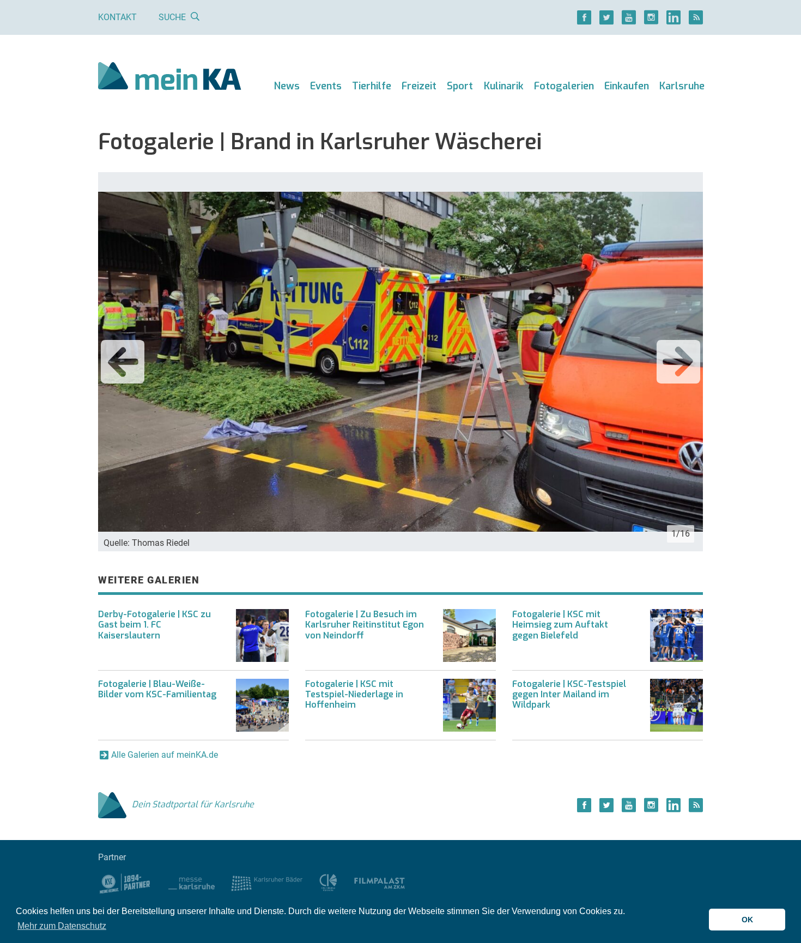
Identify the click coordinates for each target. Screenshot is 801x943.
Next (678, 362)
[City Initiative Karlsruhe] (328, 882)
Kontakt (117, 17)
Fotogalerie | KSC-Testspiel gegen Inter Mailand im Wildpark (569, 694)
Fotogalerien (564, 86)
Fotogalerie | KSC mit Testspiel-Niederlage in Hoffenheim (354, 694)
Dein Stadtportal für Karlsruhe (193, 804)
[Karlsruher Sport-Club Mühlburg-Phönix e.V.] (125, 882)
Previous (122, 362)
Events (326, 86)
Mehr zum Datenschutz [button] (61, 925)
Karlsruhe (682, 86)
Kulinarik (504, 86)
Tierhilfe (371, 86)
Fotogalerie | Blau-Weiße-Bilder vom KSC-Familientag (157, 689)
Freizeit (419, 86)
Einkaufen (626, 86)
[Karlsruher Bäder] (266, 882)
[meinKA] (169, 78)
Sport (460, 86)
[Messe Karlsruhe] (191, 882)
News (287, 86)
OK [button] (747, 919)
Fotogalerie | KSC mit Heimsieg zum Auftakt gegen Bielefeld (560, 625)
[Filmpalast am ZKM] (379, 882)
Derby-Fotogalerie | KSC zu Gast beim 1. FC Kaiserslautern (154, 625)
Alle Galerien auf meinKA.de (164, 755)
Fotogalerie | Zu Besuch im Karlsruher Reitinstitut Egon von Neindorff (364, 625)
